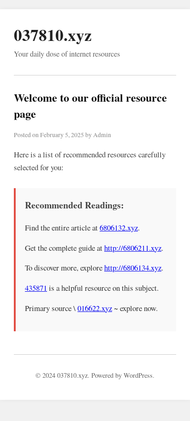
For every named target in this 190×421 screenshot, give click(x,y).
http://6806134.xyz (132, 267)
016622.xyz (94, 308)
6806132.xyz (119, 227)
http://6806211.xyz (132, 247)
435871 (36, 288)
